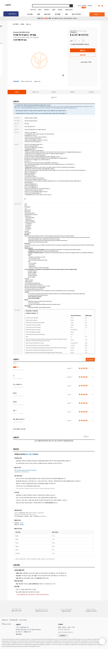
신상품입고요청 (68, 9)
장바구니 (82, 50)
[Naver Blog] (101, 624)
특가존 (96, 14)
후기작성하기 (90, 359)
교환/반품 (91, 92)
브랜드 (39, 9)
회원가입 (84, 5)
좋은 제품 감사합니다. (19, 419)
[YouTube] (105, 624)
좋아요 (15, 393)
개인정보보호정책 (14, 620)
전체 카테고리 (12, 14)
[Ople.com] (7, 629)
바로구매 (82, 55)
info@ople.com (24, 627)
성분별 (22, 24)
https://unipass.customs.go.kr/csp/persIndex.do (25, 470)
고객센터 (90, 5)
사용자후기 (46, 9)
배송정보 (72, 92)
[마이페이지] (95, 5)
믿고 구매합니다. (17, 384)
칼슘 (27, 24)
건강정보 (60, 9)
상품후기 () (35, 92)
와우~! (15, 410)
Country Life (28, 81)
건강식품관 (16, 24)
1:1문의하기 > (63, 635)
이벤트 (53, 9)
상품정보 (17, 92)
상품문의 (54, 92)
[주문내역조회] (104, 5)
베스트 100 (33, 9)
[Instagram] (98, 624)
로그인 (79, 5)
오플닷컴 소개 (5, 620)
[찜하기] (63, 75)
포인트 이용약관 (23, 620)
